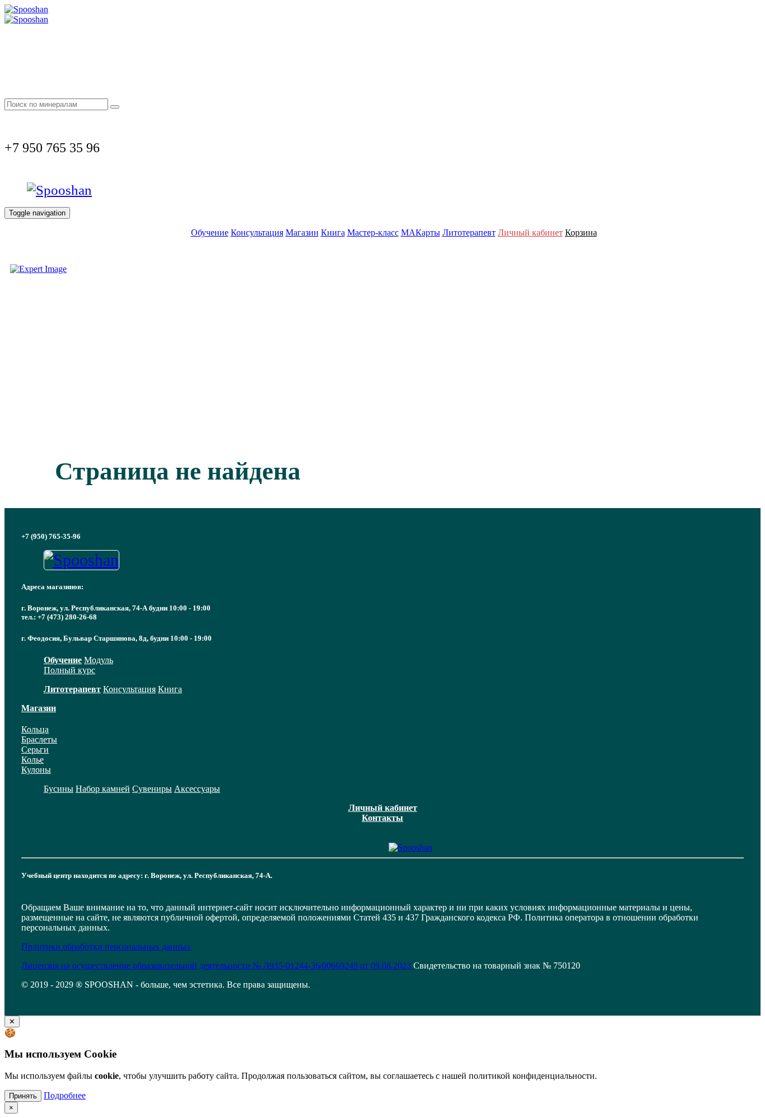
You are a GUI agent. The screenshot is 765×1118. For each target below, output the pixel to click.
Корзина (581, 232)
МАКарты (420, 232)
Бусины (58, 788)
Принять (23, 1096)
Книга (333, 232)
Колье (32, 759)
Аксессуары (197, 788)
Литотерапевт (469, 232)
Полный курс (69, 670)
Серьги (35, 749)
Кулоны (36, 769)
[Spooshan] (26, 9)
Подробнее (65, 1095)
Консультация (257, 232)
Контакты (382, 818)
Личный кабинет (530, 232)
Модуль (98, 660)
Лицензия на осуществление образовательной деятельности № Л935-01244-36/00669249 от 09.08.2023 (217, 965)
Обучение (209, 232)
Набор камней (103, 788)
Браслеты (39, 739)
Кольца (35, 729)
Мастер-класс (373, 232)
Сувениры (152, 788)
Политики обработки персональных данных (106, 946)
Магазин (302, 232)
